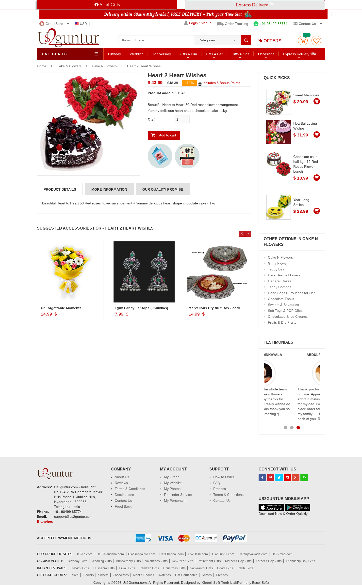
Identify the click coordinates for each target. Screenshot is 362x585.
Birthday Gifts (77, 561)
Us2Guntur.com (223, 554)
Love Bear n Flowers (284, 275)
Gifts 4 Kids (240, 54)
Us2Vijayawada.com (252, 554)
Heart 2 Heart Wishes (144, 66)
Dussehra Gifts (104, 568)
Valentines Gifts (156, 561)
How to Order (223, 477)
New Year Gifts (182, 561)
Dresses (222, 575)
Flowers (88, 575)
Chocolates (121, 575)
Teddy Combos (279, 287)
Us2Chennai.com (171, 554)
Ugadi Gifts (225, 568)
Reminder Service (178, 495)
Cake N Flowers (69, 66)
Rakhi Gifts (245, 568)
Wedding (137, 54)
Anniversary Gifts (128, 561)
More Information (109, 189)
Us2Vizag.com (282, 554)
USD (83, 24)
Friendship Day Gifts (300, 561)
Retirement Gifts (209, 561)
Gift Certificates (186, 575)
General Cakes (279, 281)
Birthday (114, 54)
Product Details (60, 189)
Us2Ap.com (84, 554)
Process (219, 489)
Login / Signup (200, 23)
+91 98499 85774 (273, 24)
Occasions (266, 54)
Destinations (124, 495)
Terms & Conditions (130, 489)
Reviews (121, 483)
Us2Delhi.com (198, 554)
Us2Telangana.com (111, 554)
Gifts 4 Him (188, 54)
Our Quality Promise (162, 189)
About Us (122, 477)
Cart (303, 40)
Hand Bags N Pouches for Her (291, 293)
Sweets (103, 575)
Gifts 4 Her (214, 54)
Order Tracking (236, 24)
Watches (164, 575)
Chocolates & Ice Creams (288, 316)
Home (41, 66)
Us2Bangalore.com (141, 554)
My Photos (172, 489)
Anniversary (161, 54)
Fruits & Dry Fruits (282, 322)
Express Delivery (296, 54)
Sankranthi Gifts (201, 568)
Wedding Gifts (102, 561)
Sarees (207, 575)
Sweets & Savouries (283, 305)
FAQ (216, 483)
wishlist (316, 40)
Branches (45, 521)
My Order (171, 477)
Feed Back (123, 506)
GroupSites (54, 24)
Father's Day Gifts (269, 561)
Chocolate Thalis (281, 299)
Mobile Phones (143, 575)
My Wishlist (172, 483)
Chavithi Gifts (79, 568)
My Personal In (175, 500)
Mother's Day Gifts (238, 561)
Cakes (74, 575)
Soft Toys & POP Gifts (285, 311)
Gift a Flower (278, 263)
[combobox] (218, 38)
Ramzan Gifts (149, 568)
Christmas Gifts (174, 568)
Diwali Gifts (127, 568)
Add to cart (167, 135)
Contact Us (123, 500)
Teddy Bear (277, 269)
